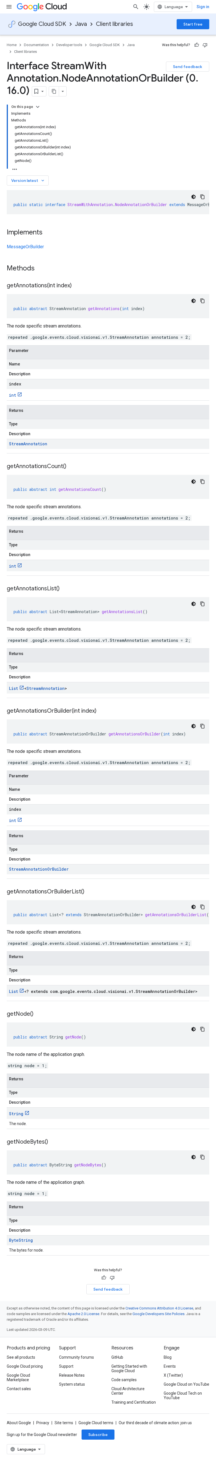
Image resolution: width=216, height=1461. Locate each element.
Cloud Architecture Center (128, 1391)
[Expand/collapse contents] (37, 106)
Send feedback (187, 66)
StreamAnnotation (28, 443)
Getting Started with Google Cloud (129, 1368)
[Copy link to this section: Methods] (42, 268)
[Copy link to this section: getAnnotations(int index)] (77, 286)
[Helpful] (196, 45)
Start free (192, 24)
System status (72, 1384)
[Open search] (135, 6)
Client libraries (114, 24)
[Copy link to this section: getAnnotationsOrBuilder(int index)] (102, 711)
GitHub (117, 1357)
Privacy (42, 1423)
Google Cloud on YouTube (186, 1384)
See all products (21, 1357)
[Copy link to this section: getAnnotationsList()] (65, 589)
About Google (19, 1423)
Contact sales (19, 1389)
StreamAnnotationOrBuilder (39, 869)
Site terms (64, 1423)
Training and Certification (133, 1402)
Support (66, 1366)
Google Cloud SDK (42, 24)
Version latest (28, 180)
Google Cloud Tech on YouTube (183, 1395)
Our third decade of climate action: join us (155, 1423)
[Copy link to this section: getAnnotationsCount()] (72, 466)
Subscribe (98, 1434)
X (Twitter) (173, 1375)
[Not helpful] (205, 45)
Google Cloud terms (95, 1423)
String (16, 1113)
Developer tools (69, 45)
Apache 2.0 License (83, 1314)
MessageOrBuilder (25, 246)
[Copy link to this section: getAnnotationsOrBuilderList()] (90, 892)
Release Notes (72, 1375)
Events (170, 1366)
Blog (168, 1357)
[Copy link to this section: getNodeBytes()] (53, 1142)
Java (81, 24)
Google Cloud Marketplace (18, 1377)
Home (12, 45)
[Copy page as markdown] (54, 91)
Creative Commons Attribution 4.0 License (159, 1308)
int (12, 395)
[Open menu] (9, 6)
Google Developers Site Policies (158, 1314)
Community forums (76, 1357)
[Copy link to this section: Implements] (48, 232)
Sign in (203, 6)
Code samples (124, 1380)
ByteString (21, 1240)
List (13, 688)
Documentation (36, 45)
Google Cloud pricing (25, 1366)
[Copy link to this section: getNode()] (39, 1014)
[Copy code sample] (202, 196)
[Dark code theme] (193, 196)
